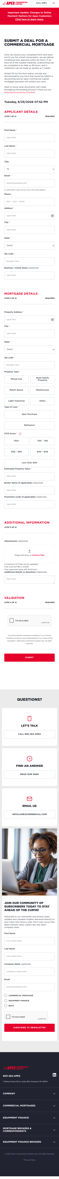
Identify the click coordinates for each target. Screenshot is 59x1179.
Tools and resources (14, 1143)
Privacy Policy (29, 1160)
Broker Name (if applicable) (23, 483)
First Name (10, 130)
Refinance (8, 1155)
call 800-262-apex (29, 734)
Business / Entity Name (21, 268)
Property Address (13, 312)
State (7, 238)
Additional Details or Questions (25, 572)
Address (9, 208)
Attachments (16, 541)
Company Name (17, 964)
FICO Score (10, 434)
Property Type (12, 372)
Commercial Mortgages (19, 1106)
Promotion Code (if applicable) (25, 497)
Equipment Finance (16, 1118)
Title (6, 162)
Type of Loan (11, 407)
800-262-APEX (11, 1076)
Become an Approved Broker (19, 1137)
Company (9, 1094)
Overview (8, 1113)
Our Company (11, 1107)
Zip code (9, 254)
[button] (54, 3)
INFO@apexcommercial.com (29, 814)
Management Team (13, 1113)
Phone (8, 194)
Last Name (10, 146)
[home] (15, 4)
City (7, 222)
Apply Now (9, 1131)
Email (7, 176)
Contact (7, 1101)
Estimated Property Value (18, 469)
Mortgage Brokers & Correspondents (17, 1129)
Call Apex (41, 3)
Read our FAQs (29, 774)
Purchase (8, 1119)
